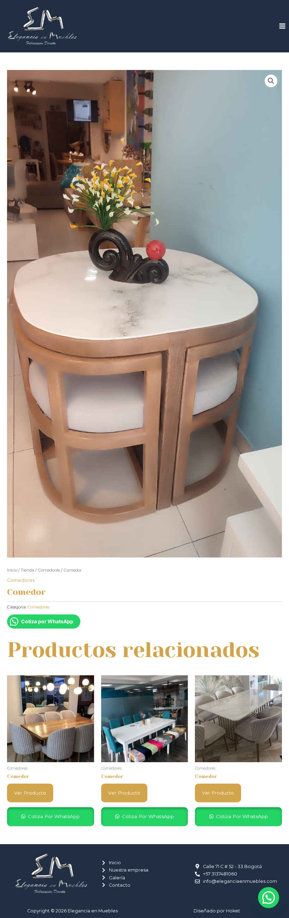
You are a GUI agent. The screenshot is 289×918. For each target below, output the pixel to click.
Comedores (49, 570)
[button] (271, 81)
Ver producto (30, 793)
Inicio (12, 570)
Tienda (27, 570)
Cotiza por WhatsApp (53, 816)
